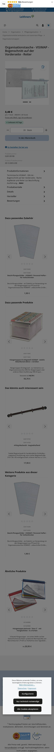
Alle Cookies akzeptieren (27, 709)
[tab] (26, 177)
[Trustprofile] (27, 736)
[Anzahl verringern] (7, 130)
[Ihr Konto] (42, 25)
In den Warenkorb (27, 138)
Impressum (32, 688)
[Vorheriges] (9, 83)
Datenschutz (22, 688)
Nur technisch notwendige (27, 701)
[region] (27, 83)
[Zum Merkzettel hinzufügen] (43, 67)
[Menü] (5, 25)
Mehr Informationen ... (27, 685)
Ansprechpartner (40, 11)
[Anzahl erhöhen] (46, 130)
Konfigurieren (28, 694)
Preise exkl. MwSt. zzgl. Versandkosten (18, 117)
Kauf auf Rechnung (40, 8)
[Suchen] (37, 25)
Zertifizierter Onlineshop (16, 8)
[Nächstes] (44, 83)
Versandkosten (11, 747)
